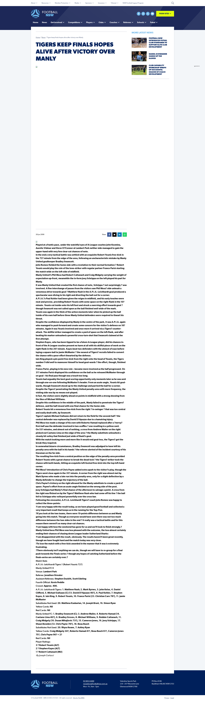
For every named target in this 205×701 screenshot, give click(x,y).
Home (38, 37)
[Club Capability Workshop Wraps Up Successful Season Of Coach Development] (139, 70)
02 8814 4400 (88, 681)
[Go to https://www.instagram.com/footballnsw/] (143, 14)
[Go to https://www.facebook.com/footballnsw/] (139, 14)
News (43, 37)
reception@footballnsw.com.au (95, 684)
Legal (172, 698)
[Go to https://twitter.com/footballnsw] (148, 14)
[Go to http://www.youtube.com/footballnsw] (152, 14)
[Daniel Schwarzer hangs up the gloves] (139, 56)
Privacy (166, 698)
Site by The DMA (78, 698)
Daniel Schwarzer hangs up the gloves (158, 56)
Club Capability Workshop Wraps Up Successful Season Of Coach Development (157, 70)
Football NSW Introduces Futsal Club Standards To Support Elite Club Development (158, 42)
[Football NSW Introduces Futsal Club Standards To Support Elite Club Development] (139, 43)
